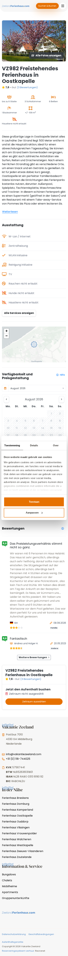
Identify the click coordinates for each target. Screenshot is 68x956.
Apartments (10, 892)
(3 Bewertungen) (27, 87)
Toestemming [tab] (12, 445)
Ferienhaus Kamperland (17, 810)
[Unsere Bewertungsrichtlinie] (62, 528)
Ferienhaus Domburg (15, 804)
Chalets (7, 880)
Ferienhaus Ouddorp (15, 821)
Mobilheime (9, 886)
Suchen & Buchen (47, 5)
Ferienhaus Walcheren (16, 839)
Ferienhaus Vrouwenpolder (19, 833)
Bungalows (9, 874)
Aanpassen (32, 512)
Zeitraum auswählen (34, 701)
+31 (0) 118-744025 (18, 759)
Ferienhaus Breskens (15, 798)
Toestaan (34, 501)
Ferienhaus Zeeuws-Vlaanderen (22, 851)
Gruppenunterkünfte (15, 898)
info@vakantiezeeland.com (23, 754)
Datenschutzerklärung (14, 934)
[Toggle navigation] (62, 6)
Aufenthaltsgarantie (12, 942)
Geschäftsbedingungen (41, 934)
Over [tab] (56, 445)
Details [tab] (34, 445)
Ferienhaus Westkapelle (17, 845)
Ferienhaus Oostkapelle (17, 816)
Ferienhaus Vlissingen (16, 827)
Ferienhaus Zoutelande (17, 857)
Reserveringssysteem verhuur (18, 950)
